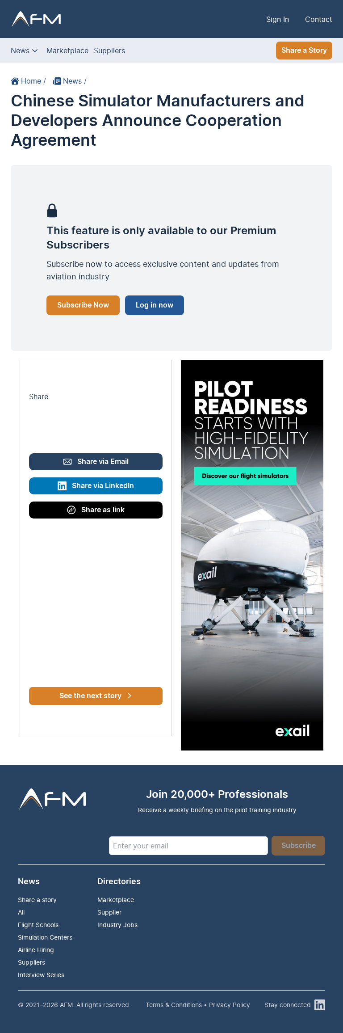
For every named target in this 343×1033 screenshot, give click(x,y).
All (21, 912)
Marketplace (67, 50)
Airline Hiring (36, 949)
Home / (33, 80)
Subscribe (298, 845)
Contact (318, 19)
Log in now (154, 305)
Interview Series (41, 974)
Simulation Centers (45, 937)
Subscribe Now (83, 305)
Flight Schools (38, 924)
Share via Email (103, 461)
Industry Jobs (117, 924)
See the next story (90, 696)
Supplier (109, 912)
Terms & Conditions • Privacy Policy (198, 1004)
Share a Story (304, 50)
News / (75, 80)
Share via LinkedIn (103, 485)
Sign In (277, 19)
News (20, 50)
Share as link (103, 510)
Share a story (37, 899)
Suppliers (109, 50)
